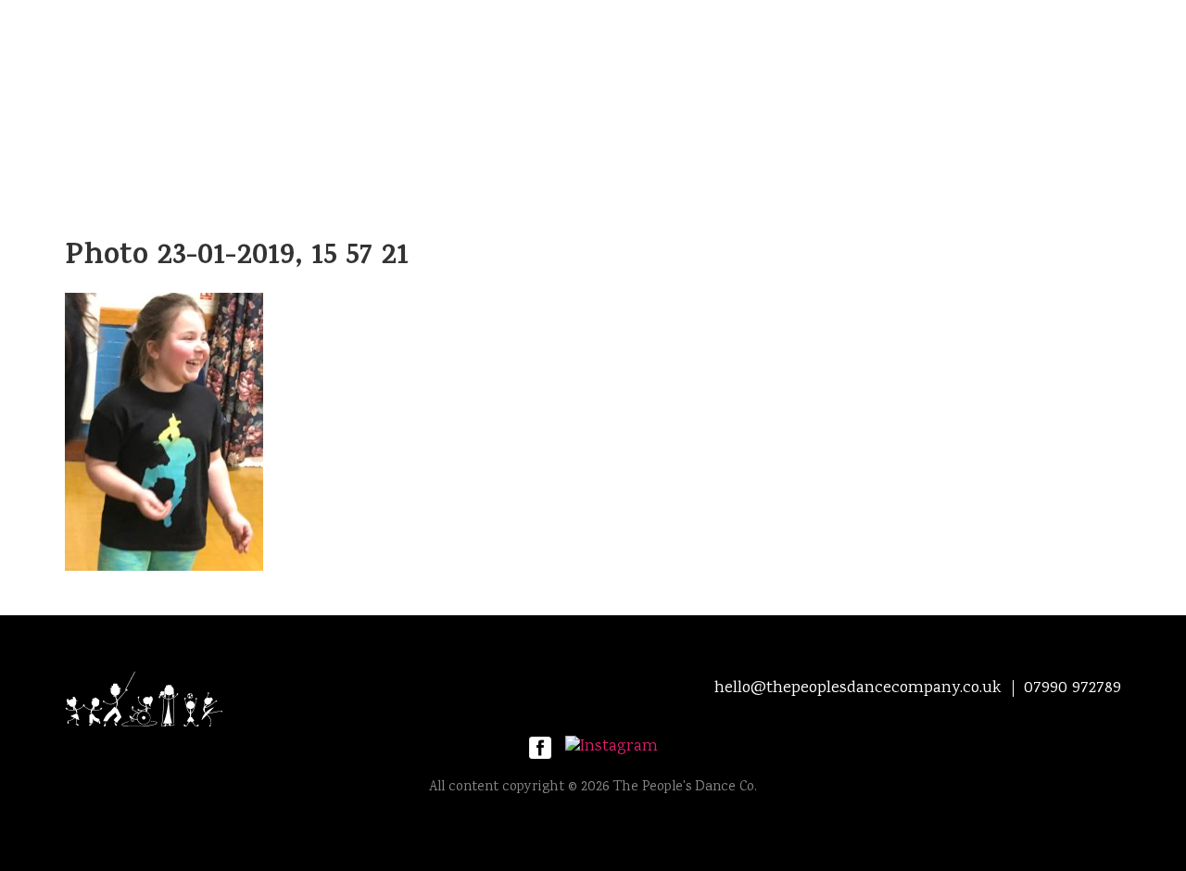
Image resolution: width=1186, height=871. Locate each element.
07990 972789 (699, 140)
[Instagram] (611, 749)
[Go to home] (231, 698)
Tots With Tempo (636, 84)
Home (228, 84)
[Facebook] (540, 749)
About (314, 84)
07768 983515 (835, 140)
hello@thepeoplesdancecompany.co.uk (465, 140)
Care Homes (934, 84)
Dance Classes (795, 84)
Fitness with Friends (453, 84)
